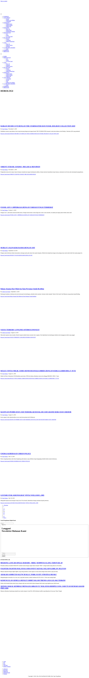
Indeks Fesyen (9, 45)
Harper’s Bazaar (6, 666)
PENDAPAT (6, 27)
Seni (7, 81)
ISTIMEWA (6, 16)
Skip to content (4, 1)
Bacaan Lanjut (30, 133)
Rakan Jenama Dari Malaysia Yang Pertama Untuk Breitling (22, 289)
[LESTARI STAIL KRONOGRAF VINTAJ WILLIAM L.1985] (28, 492)
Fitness (7, 39)
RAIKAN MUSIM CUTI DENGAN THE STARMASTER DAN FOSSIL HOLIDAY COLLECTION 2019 (38, 126)
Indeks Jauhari (9, 25)
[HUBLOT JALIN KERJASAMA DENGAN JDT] (28, 244)
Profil (7, 35)
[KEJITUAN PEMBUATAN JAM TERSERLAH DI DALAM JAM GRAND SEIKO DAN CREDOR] (28, 409)
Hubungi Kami (6, 672)
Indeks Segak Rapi (10, 41)
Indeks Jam (8, 26)
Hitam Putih (8, 30)
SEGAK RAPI (6, 37)
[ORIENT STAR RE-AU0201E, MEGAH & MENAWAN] (28, 163)
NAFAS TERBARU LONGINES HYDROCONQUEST (20, 330)
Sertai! (3, 556)
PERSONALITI (7, 32)
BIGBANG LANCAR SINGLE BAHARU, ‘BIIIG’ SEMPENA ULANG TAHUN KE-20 (31, 563)
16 (3, 509)
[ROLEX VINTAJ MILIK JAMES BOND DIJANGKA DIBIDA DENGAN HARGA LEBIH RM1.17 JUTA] (28, 367)
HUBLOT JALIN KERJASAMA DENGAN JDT (18, 248)
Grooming (8, 40)
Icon (4, 664)
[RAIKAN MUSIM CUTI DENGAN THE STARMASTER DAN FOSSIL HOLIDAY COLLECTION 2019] (28, 123)
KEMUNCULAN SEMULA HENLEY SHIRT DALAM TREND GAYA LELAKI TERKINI (33, 580)
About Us (5, 668)
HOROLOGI (6, 22)
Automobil (8, 21)
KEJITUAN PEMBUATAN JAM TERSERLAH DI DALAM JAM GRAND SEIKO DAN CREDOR (36, 412)
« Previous (5, 505)
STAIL (4, 42)
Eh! (4, 662)
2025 (7, 49)
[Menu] (1, 14)
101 (7, 34)
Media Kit (5, 671)
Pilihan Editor (9, 24)
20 (3, 514)
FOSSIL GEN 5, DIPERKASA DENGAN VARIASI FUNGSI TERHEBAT (27, 207)
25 (3, 516)
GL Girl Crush (9, 36)
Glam (4, 661)
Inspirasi (8, 46)
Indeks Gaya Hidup (10, 20)
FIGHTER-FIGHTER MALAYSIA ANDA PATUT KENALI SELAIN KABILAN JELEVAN (33, 569)
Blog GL (8, 29)
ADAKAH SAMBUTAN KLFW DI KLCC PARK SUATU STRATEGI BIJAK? (29, 574)
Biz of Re (5, 670)
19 (3, 512)
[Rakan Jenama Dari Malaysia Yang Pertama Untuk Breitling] (28, 285)
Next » (4, 517)
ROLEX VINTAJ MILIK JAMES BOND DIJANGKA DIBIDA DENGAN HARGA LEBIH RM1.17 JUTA (38, 371)
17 (3, 510)
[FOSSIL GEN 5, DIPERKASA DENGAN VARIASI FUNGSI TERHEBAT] (28, 204)
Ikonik (7, 19)
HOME (5, 56)
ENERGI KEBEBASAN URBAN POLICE (16, 453)
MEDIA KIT (6, 51)
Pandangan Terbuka (10, 31)
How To (8, 44)
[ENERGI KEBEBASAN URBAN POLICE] (28, 450)
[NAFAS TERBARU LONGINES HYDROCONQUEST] (28, 326)
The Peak (5, 665)
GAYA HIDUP (6, 17)
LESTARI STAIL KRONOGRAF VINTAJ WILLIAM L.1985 (22, 495)
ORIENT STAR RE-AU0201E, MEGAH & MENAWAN (20, 167)
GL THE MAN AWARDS (9, 47)
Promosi (5, 673)
